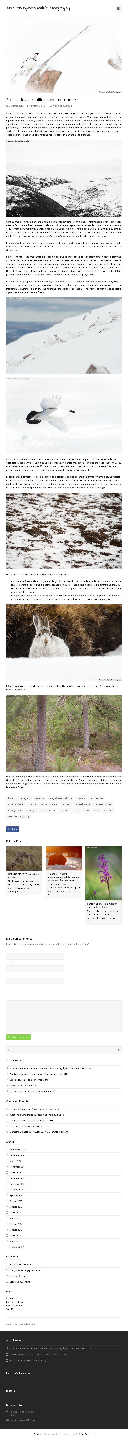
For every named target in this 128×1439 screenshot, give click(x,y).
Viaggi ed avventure (62, 105)
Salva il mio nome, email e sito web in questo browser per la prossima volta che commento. (52, 991)
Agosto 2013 (16, 1195)
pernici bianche (82, 804)
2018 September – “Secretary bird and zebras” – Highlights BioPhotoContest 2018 (50, 1068)
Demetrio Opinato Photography (59, 1434)
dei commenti (15, 1305)
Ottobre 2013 (16, 1189)
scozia (76, 810)
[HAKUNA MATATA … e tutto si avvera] (24, 858)
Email (9, 962)
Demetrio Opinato (38, 105)
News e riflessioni (19, 1275)
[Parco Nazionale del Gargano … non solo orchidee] (103, 873)
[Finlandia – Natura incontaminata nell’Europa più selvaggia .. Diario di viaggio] (64, 858)
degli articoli (14, 1301)
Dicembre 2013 (17, 1183)
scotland (64, 810)
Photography (15, 810)
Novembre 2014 (18, 1166)
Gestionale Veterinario (21, 1114)
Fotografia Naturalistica (60, 798)
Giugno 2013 (16, 1201)
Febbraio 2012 (17, 1246)
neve (55, 804)
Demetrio (39, 798)
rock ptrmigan (48, 810)
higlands (81, 798)
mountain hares (16, 804)
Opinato (66, 804)
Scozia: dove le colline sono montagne (29, 1079)
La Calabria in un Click (43, 1120)
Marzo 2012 (16, 1241)
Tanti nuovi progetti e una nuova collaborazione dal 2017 (38, 1074)
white (97, 810)
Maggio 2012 (16, 1229)
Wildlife (108, 810)
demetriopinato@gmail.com (25, 1419)
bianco (11, 798)
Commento (11, 997)
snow (87, 810)
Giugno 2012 (16, 1223)
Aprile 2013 (15, 1212)
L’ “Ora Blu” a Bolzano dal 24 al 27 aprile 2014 (32, 1091)
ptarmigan (31, 810)
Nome (10, 950)
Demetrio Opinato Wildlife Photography (38, 8)
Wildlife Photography (19, 816)
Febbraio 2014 (17, 1178)
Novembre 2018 (18, 1149)
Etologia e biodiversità (21, 1264)
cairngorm (25, 798)
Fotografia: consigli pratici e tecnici (27, 1270)
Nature (44, 804)
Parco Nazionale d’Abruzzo (23, 1085)
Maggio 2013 (16, 1206)
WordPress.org (14, 1309)
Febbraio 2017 (17, 1155)
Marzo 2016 (16, 1160)
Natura (32, 804)
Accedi (9, 1298)
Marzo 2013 (16, 1218)
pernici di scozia (103, 804)
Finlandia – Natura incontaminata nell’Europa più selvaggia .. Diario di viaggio (64, 877)
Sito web (10, 975)
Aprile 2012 (15, 1235)
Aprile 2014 (15, 1172)
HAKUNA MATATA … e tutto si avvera (50, 1131)
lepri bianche (96, 798)
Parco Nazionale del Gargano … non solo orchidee (103, 905)
